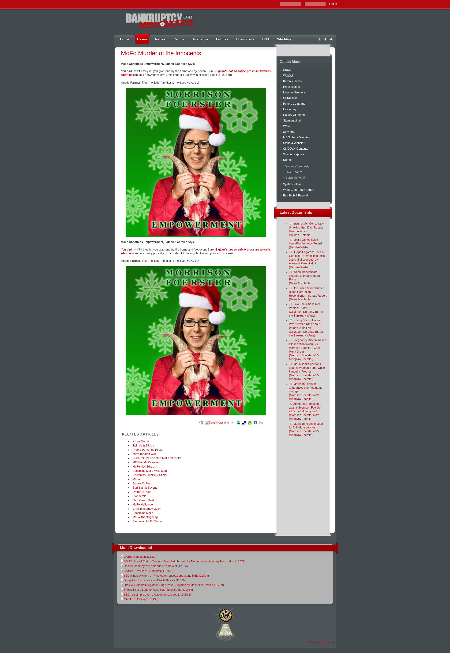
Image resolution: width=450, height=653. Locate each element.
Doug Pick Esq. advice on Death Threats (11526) (155, 580)
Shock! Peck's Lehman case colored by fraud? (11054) (158, 589)
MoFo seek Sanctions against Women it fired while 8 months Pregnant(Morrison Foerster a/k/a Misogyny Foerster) (307, 371)
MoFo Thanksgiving (145, 517)
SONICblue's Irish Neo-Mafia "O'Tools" (157, 458)
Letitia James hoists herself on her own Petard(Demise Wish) (305, 243)
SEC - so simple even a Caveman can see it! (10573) (157, 594)
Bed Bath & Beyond (145, 487)
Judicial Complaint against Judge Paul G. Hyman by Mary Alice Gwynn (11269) (174, 585)
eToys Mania (141, 441)
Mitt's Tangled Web (145, 454)
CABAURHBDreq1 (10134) (141, 599)
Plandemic (139, 496)
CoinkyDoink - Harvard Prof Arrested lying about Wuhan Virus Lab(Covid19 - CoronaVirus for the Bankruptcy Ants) (306, 328)
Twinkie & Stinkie (143, 445)
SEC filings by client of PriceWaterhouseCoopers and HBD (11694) (166, 575)
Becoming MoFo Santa (147, 521)
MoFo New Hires (143, 466)
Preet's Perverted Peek (147, 449)
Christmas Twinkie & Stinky (150, 475)
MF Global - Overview (146, 462)
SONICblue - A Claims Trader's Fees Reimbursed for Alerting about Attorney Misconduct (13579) (184, 561)
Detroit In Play (141, 492)
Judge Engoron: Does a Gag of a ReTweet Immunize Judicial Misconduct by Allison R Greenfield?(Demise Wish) (307, 260)
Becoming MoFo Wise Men (150, 470)
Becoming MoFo (143, 513)
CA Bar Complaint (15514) (140, 556)
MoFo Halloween (143, 504)
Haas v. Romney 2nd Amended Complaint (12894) (156, 566)
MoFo (136, 479)
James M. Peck (142, 483)
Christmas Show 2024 (147, 508)
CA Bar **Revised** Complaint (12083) (148, 571)
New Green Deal (143, 500)
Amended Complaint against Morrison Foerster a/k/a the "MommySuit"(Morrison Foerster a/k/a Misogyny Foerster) (305, 411)
